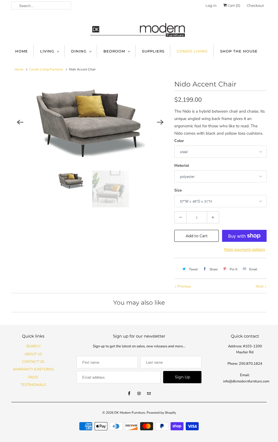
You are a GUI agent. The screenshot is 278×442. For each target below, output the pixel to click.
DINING (79, 51)
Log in (211, 5)
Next (260, 286)
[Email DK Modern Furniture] (148, 393)
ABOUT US (33, 354)
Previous (183, 286)
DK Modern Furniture (129, 412)
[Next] (160, 122)
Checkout (255, 5)
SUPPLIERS (153, 51)
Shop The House (239, 51)
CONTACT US (33, 361)
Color (179, 140)
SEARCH (33, 346)
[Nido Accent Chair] (90, 122)
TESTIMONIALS (33, 384)
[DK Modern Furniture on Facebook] (129, 393)
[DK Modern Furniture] (139, 27)
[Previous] (20, 122)
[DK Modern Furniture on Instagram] (139, 393)
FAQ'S (33, 377)
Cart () (233, 5)
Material (181, 165)
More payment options (244, 249)
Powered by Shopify (161, 412)
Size (178, 190)
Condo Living (192, 51)
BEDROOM (114, 51)
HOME (21, 51)
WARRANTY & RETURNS (33, 369)
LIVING (47, 51)
